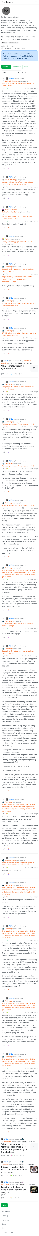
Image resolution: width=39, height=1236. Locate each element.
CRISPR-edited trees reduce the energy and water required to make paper (19, 304)
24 (4, 1155)
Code (4, 1228)
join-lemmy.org (7, 1232)
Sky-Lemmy (7, 2)
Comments (17, 67)
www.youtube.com (7, 1172)
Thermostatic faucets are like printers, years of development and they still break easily (18, 864)
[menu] (35, 2)
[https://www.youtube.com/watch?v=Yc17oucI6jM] (34, 1169)
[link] (7, 88)
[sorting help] (22, 72)
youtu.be (4, 1195)
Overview (6, 67)
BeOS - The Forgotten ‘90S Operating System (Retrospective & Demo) (17, 217)
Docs (4, 1224)
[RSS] (25, 72)
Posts (26, 67)
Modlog (5, 1216)
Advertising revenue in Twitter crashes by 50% (18, 424)
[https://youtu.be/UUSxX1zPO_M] (34, 1189)
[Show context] (3, 88)
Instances (5, 1220)
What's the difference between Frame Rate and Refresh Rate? (18, 84)
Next (4, 1205)
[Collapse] (3, 78)
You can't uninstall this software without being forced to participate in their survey (17, 183)
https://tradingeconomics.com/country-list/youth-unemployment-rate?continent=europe (17, 279)
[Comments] (34, 368)
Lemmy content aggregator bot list (14, 242)
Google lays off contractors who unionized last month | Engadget (17, 270)
